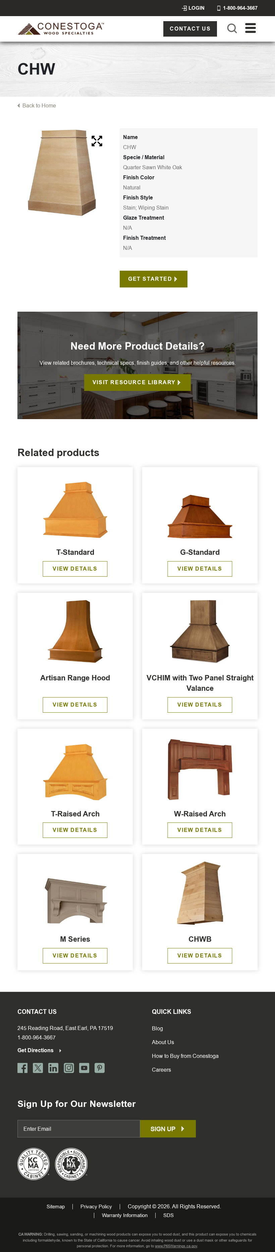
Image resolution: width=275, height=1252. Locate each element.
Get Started (150, 279)
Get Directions (36, 1050)
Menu (250, 28)
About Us (163, 1042)
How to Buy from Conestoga (185, 1056)
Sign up (164, 1129)
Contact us (190, 29)
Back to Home (39, 105)
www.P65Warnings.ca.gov (176, 1246)
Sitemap (56, 1206)
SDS (168, 1215)
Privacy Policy (96, 1206)
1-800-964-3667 (36, 1037)
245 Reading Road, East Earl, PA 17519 (65, 1028)
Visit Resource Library (134, 382)
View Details (75, 569)
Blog (157, 1028)
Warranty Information (125, 1215)
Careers (161, 1070)
